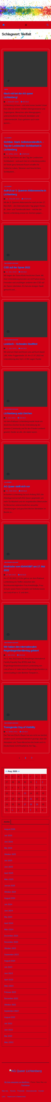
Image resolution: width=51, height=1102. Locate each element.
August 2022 (9, 1017)
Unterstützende (31, 1091)
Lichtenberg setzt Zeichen (18, 413)
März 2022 (8, 1042)
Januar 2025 (9, 886)
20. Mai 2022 (11, 575)
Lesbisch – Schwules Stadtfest (20, 343)
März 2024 (8, 930)
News (6, 89)
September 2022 (11, 1011)
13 (25, 793)
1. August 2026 (12, 102)
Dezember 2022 (11, 998)
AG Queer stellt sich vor (17, 486)
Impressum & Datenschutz (16, 1097)
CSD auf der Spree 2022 (17, 267)
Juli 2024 (8, 904)
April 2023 (8, 980)
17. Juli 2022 (11, 348)
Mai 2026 (8, 848)
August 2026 (9, 829)
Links (3, 1097)
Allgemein (7, 137)
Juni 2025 (8, 867)
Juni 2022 (8, 1030)
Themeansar (25, 1085)
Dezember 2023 (11, 936)
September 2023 (11, 955)
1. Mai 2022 (10, 655)
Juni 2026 (8, 842)
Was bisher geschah (11, 263)
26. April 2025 (12, 154)
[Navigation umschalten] (26, 25)
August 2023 (9, 961)
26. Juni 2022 (11, 491)
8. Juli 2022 (11, 418)
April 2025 (8, 873)
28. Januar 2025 (13, 199)
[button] (48, 25)
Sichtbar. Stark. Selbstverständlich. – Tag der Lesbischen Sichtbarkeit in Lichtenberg (24, 145)
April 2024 (8, 923)
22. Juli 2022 (11, 272)
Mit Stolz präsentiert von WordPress (17, 1082)
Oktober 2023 (10, 948)
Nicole (26, 102)
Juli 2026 (8, 836)
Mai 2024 (8, 917)
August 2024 (9, 898)
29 (37, 804)
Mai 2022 (8, 1036)
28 (31, 804)
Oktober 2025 (10, 854)
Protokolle (20, 1091)
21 (31, 799)
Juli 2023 (8, 967)
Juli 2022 (8, 1024)
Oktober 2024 (10, 892)
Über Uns (5, 1091)
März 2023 (8, 986)
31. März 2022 (12, 732)
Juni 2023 (8, 973)
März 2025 (8, 879)
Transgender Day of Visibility (19, 727)
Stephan (25, 154)
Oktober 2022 (10, 1005)
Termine (13, 1091)
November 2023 (11, 942)
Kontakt (41, 1091)
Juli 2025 (8, 861)
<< (6, 771)
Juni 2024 (8, 911)
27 (25, 804)
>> (18, 771)
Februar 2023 (10, 992)
